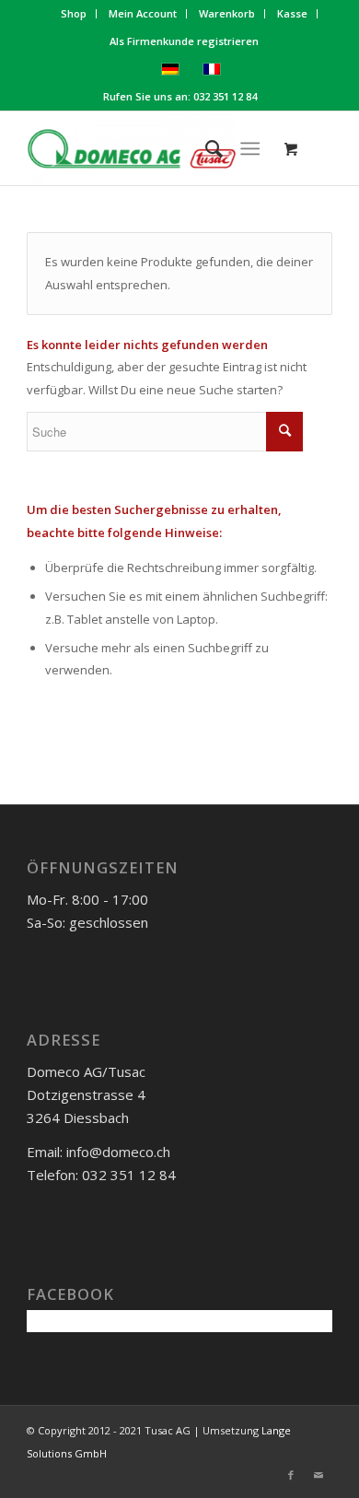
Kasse (292, 13)
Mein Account (143, 13)
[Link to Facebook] (291, 1475)
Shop (74, 13)
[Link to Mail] (318, 1475)
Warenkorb (227, 13)
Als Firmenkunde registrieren (184, 41)
